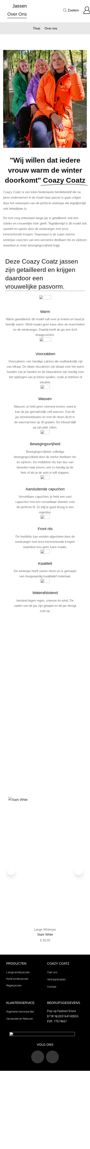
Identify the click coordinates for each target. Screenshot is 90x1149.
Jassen (19, 6)
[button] (11, 871)
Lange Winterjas (45, 929)
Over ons (17, 14)
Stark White (45, 934)
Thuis (36, 28)
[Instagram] (37, 1057)
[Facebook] (52, 1057)
